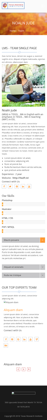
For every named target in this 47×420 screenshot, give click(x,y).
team (21, 30)
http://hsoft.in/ (21, 177)
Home (13, 30)
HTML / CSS (7, 218)
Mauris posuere (11, 240)
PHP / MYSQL (8, 227)
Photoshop (7, 200)
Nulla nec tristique (12, 275)
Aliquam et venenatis (13, 267)
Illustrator (6, 209)
